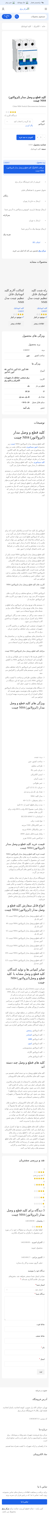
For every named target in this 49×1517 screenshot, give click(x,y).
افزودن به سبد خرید (26, 137)
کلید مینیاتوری (39, 462)
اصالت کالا (36, 242)
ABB (30, 1039)
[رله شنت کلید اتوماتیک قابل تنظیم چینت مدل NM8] (36, 277)
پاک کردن (29, 125)
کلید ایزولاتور (41, 122)
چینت (13, 444)
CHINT (7, 163)
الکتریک (36, 26)
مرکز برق (42, 251)
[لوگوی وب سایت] (24, 9)
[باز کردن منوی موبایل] (45, 8)
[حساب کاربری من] (3, 8)
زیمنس (29, 1030)
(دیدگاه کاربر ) (11, 115)
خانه (43, 26)
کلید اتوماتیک (26, 26)
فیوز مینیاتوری (32, 447)
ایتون (30, 1043)
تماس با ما (6, 16)
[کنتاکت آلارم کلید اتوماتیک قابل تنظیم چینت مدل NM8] (13, 277)
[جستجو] (17, 16)
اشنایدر (29, 1035)
